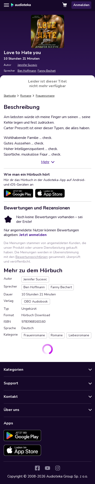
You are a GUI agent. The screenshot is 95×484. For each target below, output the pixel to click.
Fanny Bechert (47, 71)
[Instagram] (57, 468)
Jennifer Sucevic (27, 65)
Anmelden (81, 5)
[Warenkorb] (65, 5)
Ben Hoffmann (27, 71)
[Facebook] (37, 468)
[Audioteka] (21, 5)
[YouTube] (47, 468)
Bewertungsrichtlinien (31, 257)
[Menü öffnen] (6, 5)
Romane (25, 96)
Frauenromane (45, 96)
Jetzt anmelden (33, 234)
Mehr (45, 162)
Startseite (10, 96)
